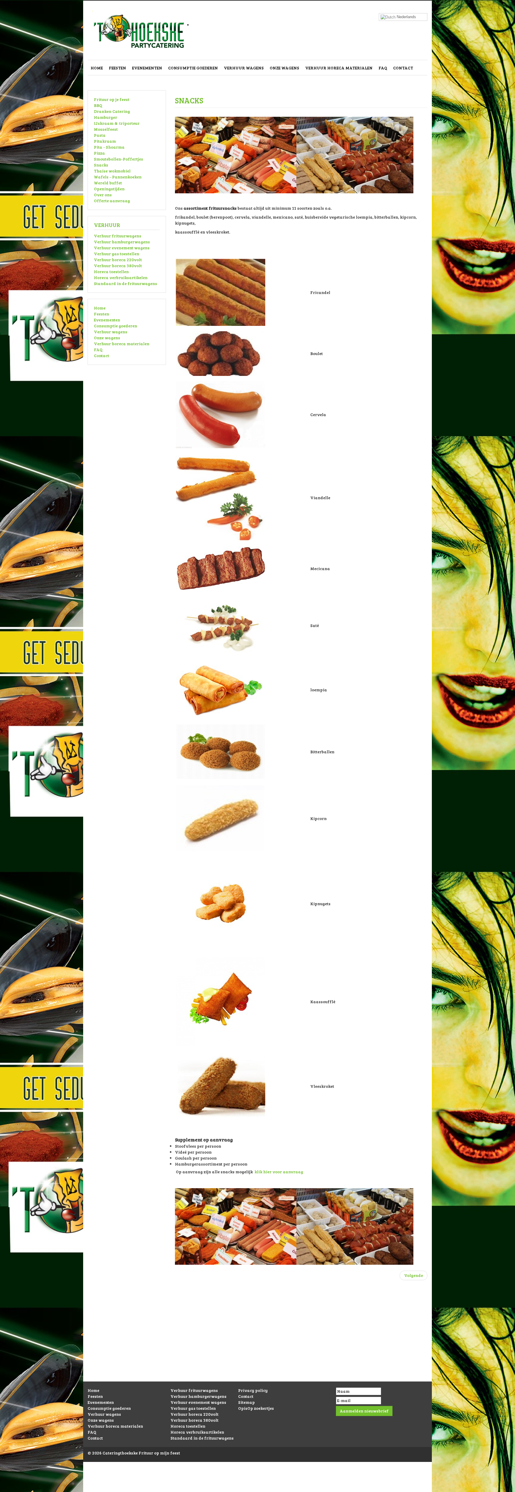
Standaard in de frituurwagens (125, 283)
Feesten (117, 68)
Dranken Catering (112, 111)
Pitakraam (105, 141)
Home (97, 68)
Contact (403, 68)
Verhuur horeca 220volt (118, 259)
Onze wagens (284, 68)
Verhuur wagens (244, 68)
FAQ (383, 68)
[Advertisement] (257, 1339)
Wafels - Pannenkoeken (118, 177)
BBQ (98, 105)
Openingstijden (109, 189)
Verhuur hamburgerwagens (122, 242)
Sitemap (246, 1402)
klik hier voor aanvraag (279, 1171)
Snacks (101, 165)
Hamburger (105, 117)
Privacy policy (253, 1390)
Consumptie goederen (193, 68)
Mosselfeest (106, 129)
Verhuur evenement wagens (122, 248)
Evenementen (147, 68)
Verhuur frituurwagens (117, 236)
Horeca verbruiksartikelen (121, 277)
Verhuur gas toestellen (116, 253)
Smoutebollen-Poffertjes (118, 159)
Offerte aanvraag (112, 200)
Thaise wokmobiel (112, 171)
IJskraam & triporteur (116, 123)
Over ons (103, 194)
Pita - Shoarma (109, 147)
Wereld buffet (108, 183)
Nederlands (405, 17)
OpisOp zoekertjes (256, 1408)
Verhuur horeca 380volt (118, 265)
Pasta (100, 135)
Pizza (99, 153)
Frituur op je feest (111, 99)
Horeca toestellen (111, 271)
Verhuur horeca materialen (339, 68)
